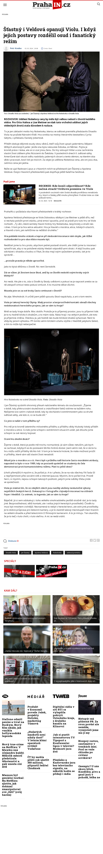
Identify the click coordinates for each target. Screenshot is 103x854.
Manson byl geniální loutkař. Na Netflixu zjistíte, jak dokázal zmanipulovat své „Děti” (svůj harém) (13, 784)
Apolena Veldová (41, 553)
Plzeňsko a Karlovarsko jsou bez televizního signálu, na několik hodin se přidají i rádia (64, 766)
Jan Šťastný (25, 553)
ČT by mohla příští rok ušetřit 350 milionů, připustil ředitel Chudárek (38, 762)
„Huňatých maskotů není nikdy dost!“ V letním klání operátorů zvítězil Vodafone (37, 740)
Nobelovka (57, 553)
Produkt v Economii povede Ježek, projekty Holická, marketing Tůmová (36, 715)
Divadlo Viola (11, 553)
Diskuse (13, 540)
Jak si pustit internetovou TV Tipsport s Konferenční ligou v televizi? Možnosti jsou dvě (64, 743)
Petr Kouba (15, 48)
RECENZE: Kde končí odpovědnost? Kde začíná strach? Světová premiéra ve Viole (66, 187)
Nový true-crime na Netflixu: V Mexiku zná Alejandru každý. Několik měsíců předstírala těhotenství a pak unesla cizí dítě (13, 755)
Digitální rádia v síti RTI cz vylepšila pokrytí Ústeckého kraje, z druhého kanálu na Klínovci (64, 716)
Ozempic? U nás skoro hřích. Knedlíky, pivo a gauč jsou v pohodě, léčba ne (89, 771)
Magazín (57, 201)
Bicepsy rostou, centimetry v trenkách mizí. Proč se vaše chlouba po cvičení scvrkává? (88, 749)
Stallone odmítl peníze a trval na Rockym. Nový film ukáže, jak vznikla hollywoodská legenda (13, 727)
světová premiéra (73, 553)
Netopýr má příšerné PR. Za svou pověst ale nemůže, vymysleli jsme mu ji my (88, 725)
